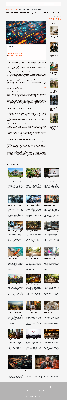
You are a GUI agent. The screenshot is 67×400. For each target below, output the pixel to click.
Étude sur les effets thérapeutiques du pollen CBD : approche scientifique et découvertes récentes (33, 285)
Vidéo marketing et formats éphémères (15, 55)
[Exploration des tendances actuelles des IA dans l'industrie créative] (51, 198)
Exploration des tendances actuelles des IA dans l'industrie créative (51, 205)
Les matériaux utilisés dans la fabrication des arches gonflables (51, 312)
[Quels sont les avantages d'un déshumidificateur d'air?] (15, 333)
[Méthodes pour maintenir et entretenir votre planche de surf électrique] (15, 251)
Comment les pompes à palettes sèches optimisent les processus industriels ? (14, 205)
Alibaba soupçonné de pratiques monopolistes (47, 370)
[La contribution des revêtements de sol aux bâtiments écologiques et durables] (33, 251)
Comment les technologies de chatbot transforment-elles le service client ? (33, 205)
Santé (27, 4)
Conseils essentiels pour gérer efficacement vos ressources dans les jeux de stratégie (33, 233)
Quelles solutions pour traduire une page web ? (32, 339)
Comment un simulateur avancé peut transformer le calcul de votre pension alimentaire (51, 233)
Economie (13, 4)
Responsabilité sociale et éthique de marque (16, 57)
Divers (41, 4)
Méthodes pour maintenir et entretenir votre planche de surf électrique (15, 258)
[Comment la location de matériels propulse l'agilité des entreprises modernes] (54, 47)
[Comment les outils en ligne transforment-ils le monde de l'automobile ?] (15, 225)
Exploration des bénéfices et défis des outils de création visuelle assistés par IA (51, 258)
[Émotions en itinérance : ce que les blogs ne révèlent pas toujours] (54, 99)
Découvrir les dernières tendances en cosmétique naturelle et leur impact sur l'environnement (51, 285)
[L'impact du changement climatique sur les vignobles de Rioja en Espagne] (15, 305)
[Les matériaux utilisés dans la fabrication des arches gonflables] (51, 305)
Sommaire (10, 46)
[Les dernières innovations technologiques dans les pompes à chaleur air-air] (33, 305)
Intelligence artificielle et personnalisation (16, 48)
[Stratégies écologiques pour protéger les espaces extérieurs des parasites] (33, 172)
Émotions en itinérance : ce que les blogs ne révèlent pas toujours (54, 108)
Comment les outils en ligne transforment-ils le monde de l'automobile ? (15, 232)
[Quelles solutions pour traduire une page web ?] (33, 333)
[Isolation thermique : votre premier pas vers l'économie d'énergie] (15, 172)
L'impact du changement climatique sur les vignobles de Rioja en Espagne (15, 312)
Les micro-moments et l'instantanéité (15, 53)
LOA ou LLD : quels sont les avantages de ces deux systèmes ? (51, 340)
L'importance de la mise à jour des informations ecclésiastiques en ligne (50, 179)
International (20, 4)
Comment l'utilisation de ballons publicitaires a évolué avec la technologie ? (15, 285)
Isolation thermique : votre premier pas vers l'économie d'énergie (15, 179)
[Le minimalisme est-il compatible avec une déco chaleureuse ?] (54, 30)
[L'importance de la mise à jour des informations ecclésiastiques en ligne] (51, 172)
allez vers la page (43, 87)
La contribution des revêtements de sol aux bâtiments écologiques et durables (32, 259)
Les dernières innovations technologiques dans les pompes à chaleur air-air (32, 312)
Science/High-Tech (34, 4)
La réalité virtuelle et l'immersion (14, 51)
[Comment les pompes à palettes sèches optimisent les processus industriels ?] (15, 198)
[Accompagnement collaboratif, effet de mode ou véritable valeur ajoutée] (54, 66)
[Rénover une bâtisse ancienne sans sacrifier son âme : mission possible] (54, 83)
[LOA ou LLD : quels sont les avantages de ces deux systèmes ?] (51, 333)
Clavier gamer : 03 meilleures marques (17, 370)
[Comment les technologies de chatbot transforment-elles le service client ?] (33, 198)
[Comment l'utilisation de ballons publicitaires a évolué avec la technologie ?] (15, 278)
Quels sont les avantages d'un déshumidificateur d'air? (14, 340)
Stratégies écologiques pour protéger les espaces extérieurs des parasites (33, 179)
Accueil (7, 9)
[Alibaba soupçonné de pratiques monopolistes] (47, 362)
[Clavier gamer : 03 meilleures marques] (20, 362)
